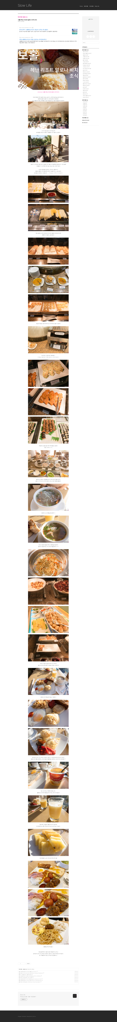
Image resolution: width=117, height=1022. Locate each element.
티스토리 (19, 1014)
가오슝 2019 (86, 61)
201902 (85, 104)
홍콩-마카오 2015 (87, 83)
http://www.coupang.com (25, 37)
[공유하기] (22, 964)
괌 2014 (85, 87)
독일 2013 (85, 90)
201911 (85, 103)
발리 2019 (85, 60)
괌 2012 (85, 92)
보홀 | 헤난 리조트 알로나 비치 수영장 (25, 977)
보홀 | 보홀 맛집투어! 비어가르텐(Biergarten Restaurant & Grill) (30, 979)
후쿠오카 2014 (86, 85)
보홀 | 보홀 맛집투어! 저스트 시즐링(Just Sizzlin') (27, 971)
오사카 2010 (86, 97)
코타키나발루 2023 (87, 53)
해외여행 (86, 6)
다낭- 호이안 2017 (87, 68)
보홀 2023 (25, 969)
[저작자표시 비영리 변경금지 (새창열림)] (33, 963)
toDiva (34, 1016)
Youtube (90, 36)
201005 (85, 115)
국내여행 (91, 6)
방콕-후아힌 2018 (87, 63)
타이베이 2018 (86, 65)
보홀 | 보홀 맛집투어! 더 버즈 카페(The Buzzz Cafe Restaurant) (30, 980)
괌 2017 (85, 70)
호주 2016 (85, 78)
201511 (84, 107)
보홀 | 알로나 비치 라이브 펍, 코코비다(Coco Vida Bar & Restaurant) (31, 973)
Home (81, 6)
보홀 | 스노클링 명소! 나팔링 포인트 (25, 974)
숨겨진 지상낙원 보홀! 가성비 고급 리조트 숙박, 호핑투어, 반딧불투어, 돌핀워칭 (38, 31)
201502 (85, 109)
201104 (85, 113)
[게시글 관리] (23, 964)
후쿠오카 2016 (86, 71)
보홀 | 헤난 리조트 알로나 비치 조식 (27, 19)
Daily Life (97, 6)
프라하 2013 (86, 88)
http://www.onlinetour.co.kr (25, 27)
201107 (85, 112)
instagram (93, 36)
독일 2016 (85, 75)
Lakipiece (24, 1016)
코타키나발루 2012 (87, 95)
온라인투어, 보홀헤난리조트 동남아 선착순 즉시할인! (33, 29)
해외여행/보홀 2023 (22, 17)
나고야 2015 (86, 82)
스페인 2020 (86, 58)
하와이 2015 (86, 80)
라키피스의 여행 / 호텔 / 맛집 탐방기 (28, 996)
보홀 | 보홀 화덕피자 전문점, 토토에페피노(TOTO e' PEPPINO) (30, 976)
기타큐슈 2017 (86, 66)
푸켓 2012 (85, 93)
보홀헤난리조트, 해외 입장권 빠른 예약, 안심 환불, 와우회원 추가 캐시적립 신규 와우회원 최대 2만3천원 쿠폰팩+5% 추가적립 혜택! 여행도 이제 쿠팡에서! (48, 42)
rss (87, 36)
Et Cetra (84, 122)
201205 (85, 110)
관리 (21, 1014)
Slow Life (25, 5)
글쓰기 (24, 1014)
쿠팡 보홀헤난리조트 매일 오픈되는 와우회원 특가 (33, 39)
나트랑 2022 (86, 56)
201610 (85, 106)
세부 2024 (85, 51)
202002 (85, 101)
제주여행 (85, 100)
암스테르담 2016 (86, 73)
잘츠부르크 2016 (86, 77)
